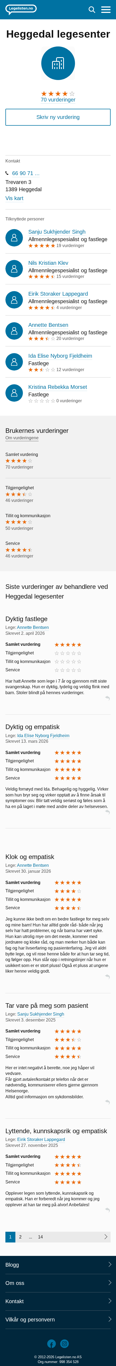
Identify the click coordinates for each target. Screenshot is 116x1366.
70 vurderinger (58, 100)
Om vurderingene (22, 438)
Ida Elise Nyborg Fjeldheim (60, 356)
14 (40, 1237)
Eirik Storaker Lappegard (58, 294)
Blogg (12, 1265)
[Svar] (107, 700)
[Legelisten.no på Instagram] (64, 1343)
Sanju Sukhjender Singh (57, 232)
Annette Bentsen (48, 325)
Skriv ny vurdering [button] (58, 117)
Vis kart (14, 198)
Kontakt (14, 1301)
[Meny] (106, 10)
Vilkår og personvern (30, 1319)
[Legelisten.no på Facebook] (51, 1343)
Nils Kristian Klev (48, 263)
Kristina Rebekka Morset (57, 387)
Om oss (14, 1283)
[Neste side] (106, 1237)
